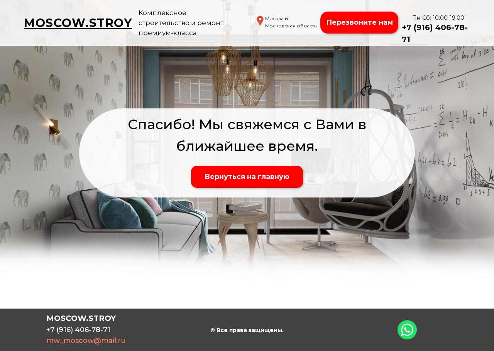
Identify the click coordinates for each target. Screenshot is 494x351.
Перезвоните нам (359, 22)
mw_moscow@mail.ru (86, 340)
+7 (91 (413, 27)
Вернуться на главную (247, 176)
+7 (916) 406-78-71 (78, 330)
